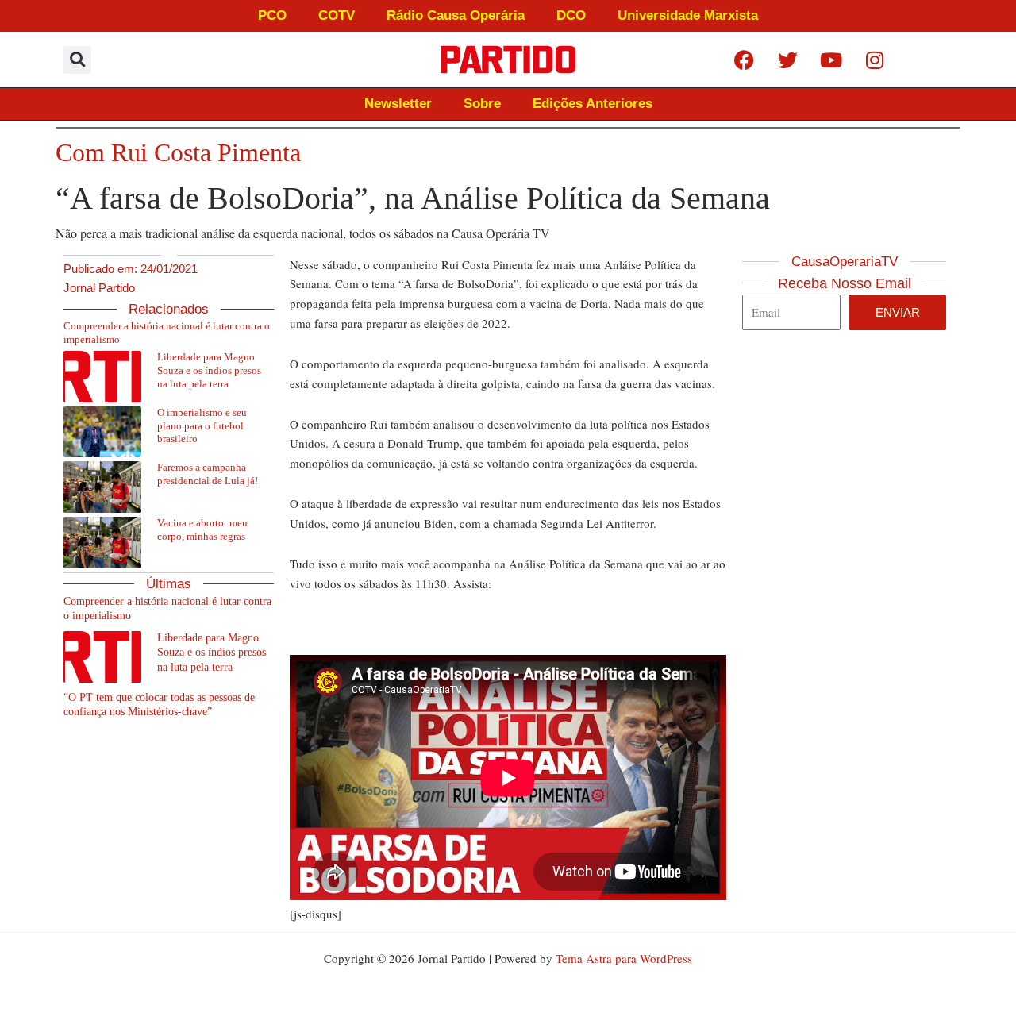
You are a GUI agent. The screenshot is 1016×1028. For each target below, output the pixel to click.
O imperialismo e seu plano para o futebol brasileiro (202, 425)
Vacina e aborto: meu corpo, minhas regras (202, 529)
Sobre (482, 103)
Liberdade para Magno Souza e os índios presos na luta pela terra (209, 370)
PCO (272, 15)
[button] (77, 60)
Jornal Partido (99, 288)
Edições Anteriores (592, 103)
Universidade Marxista (688, 15)
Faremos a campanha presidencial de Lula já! (207, 474)
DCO (571, 15)
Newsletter (398, 103)
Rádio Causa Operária (456, 15)
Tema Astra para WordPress (624, 958)
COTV (336, 15)
